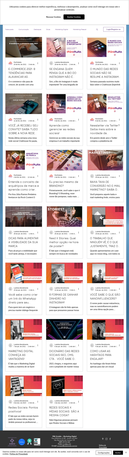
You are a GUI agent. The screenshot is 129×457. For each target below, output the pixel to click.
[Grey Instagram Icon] (106, 438)
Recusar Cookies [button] (53, 17)
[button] (97, 29)
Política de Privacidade (19, 454)
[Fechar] (125, 452)
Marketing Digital (61, 29)
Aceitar (118, 452)
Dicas (48, 29)
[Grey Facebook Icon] (110, 438)
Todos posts (9, 29)
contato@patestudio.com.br (67, 446)
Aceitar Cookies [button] (74, 17)
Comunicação (24, 29)
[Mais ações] (38, 63)
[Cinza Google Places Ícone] (102, 438)
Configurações (103, 452)
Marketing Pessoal (79, 29)
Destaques (37, 29)
